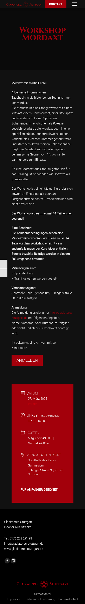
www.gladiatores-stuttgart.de (23, 549)
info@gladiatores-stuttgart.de (24, 543)
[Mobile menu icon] (75, 4)
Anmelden (27, 360)
